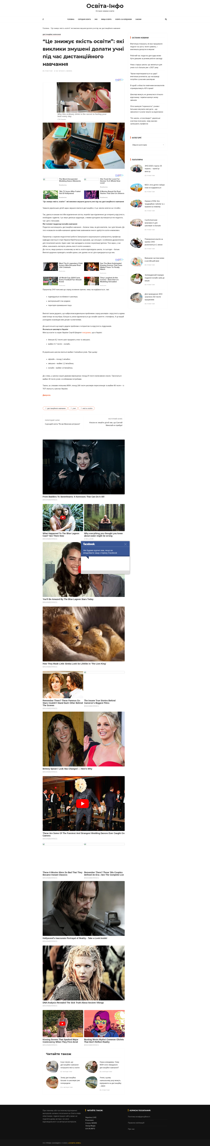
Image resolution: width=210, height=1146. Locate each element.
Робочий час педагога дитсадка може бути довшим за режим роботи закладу (146, 57)
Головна (70, 19)
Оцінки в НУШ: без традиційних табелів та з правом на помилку (154, 204)
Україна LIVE (90, 1117)
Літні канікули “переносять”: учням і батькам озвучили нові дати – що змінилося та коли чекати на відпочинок (146, 109)
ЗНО (95, 19)
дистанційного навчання (56, 408)
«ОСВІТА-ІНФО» (74, 1143)
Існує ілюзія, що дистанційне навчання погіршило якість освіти (70, 1065)
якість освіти (87, 408)
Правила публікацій (136, 1123)
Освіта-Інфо (105, 5)
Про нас (131, 1129)
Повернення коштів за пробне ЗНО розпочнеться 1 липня (154, 242)
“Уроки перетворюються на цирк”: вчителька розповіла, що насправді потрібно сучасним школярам (144, 76)
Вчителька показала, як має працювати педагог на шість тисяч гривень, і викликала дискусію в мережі (146, 46)
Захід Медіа (90, 1126)
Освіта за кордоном (123, 19)
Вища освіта (106, 19)
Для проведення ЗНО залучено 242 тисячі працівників (153, 297)
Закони (138, 19)
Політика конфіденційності (139, 1117)
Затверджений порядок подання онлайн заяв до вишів (154, 278)
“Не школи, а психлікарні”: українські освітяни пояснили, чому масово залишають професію (145, 121)
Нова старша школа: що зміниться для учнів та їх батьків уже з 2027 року (146, 66)
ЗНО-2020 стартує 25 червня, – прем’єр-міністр (153, 168)
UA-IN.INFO (90, 1129)
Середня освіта (84, 19)
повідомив (86, 332)
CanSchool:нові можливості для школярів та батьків (153, 223)
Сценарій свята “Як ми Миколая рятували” (62, 424)
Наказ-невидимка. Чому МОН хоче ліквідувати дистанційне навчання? (109, 1065)
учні (74, 408)
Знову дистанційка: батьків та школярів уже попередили (70, 1080)
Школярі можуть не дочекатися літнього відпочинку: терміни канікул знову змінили (146, 97)
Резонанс (89, 1120)
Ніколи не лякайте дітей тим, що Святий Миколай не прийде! (105, 424)
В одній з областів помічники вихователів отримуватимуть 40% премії (147, 87)
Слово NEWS (91, 1123)
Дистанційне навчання (52, 34)
